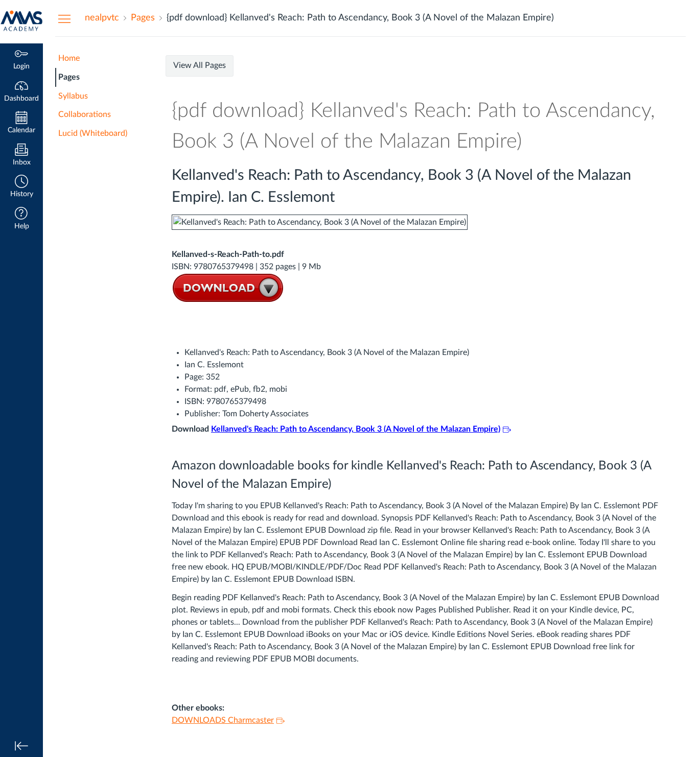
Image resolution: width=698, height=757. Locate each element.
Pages (69, 77)
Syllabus (73, 96)
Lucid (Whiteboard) (92, 133)
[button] (21, 187)
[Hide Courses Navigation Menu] (64, 18)
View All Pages (199, 65)
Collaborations (84, 114)
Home (69, 58)
